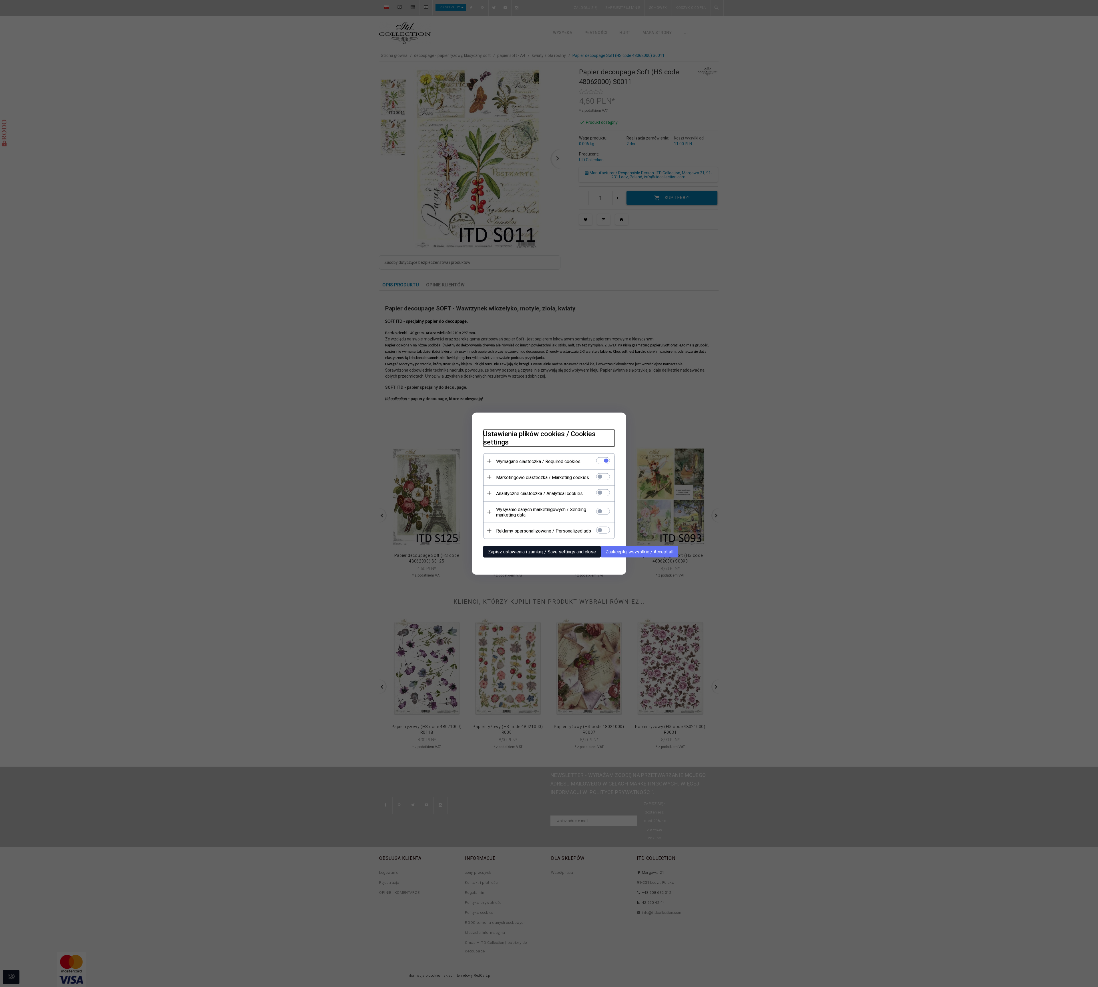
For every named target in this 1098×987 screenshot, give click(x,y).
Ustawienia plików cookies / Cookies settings (539, 438)
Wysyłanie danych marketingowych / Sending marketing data (541, 512)
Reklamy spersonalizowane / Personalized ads (543, 530)
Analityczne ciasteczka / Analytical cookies (539, 493)
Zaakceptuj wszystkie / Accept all (639, 551)
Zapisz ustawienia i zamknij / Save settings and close (542, 551)
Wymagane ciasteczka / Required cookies (538, 461)
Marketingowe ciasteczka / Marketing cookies (542, 477)
